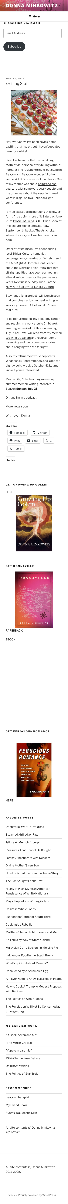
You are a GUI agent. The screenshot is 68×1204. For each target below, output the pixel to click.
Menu (36, 16)
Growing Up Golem (18, 337)
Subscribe (14, 46)
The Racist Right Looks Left (24, 881)
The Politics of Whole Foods (24, 999)
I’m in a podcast (26, 397)
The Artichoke (44, 230)
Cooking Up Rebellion (20, 924)
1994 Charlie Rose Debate (23, 1058)
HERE (9, 492)
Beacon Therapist (17, 1097)
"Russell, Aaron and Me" (21, 1035)
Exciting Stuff (17, 83)
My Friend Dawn (16, 1105)
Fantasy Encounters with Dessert (28, 858)
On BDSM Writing (17, 1066)
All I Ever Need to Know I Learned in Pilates (34, 978)
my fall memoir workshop (30, 356)
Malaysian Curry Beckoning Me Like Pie (32, 947)
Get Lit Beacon (36, 328)
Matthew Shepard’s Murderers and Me (31, 932)
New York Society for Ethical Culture (30, 286)
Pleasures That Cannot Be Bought (28, 850)
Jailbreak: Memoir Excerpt (23, 842)
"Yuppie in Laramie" (19, 1050)
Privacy (10, 1195)
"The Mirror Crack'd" (19, 1043)
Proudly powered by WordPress (37, 1195)
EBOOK (10, 639)
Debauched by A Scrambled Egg (27, 971)
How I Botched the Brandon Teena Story (32, 873)
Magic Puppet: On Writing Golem (27, 901)
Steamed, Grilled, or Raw (22, 834)
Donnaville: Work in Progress (25, 827)
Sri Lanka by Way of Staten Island (28, 940)
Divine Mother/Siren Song (23, 865)
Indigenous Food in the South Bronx (29, 955)
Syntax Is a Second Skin (21, 1113)
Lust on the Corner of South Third (28, 917)
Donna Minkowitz (32, 5)
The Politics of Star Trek (22, 1073)
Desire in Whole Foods (21, 909)
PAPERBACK (14, 630)
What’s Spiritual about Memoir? (27, 963)
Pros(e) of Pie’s (23, 221)
